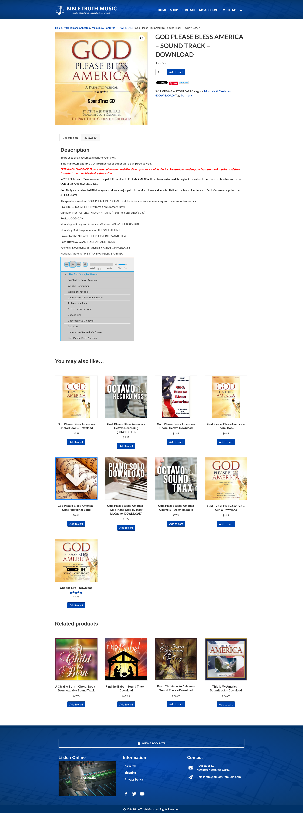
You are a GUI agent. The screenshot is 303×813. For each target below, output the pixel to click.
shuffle (125, 267)
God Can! (73, 326)
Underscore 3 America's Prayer (85, 332)
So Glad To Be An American (83, 280)
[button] (241, 10)
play (72, 264)
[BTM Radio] (87, 778)
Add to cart (176, 72)
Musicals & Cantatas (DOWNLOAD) (112, 27)
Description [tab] (70, 137)
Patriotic (187, 95)
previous (66, 264)
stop (85, 264)
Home (58, 27)
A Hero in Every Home (80, 309)
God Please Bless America (82, 338)
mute (116, 264)
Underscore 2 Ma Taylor (81, 320)
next (78, 264)
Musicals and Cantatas (77, 27)
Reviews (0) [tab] (90, 137)
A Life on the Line (77, 303)
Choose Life (74, 314)
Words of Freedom (78, 291)
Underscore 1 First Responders (85, 297)
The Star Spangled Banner (83, 274)
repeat (120, 267)
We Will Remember (78, 286)
